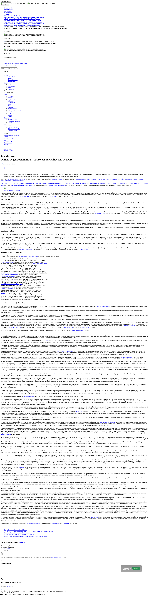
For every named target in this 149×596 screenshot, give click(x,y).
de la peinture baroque (103, 306)
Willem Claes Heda (67, 327)
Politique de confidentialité (32, 594)
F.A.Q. (9, 593)
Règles (10, 594)
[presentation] (76, 170)
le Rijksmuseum (55, 523)
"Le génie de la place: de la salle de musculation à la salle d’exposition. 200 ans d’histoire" (28, 531)
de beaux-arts (94, 517)
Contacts (15, 593)
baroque (96, 374)
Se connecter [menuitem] (7, 65)
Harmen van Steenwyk (14, 327)
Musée (8, 72)
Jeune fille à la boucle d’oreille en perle (11, 284)
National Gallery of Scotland (65, 351)
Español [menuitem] (11, 63)
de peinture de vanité (129, 325)
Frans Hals (79, 411)
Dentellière (4, 293)
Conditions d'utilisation (18, 594)
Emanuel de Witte (29, 396)
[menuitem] (25, 63)
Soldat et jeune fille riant (7, 262)
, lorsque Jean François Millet (107, 422)
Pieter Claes (85, 327)
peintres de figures (6, 434)
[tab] (4, 168)
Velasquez (21, 467)
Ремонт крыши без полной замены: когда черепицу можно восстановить (25, 536)
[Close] (1, 560)
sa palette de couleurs (100, 213)
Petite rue (3, 267)
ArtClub (8, 91)
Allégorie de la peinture (7, 288)
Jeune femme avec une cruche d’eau (10, 273)
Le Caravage (61, 209)
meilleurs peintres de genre (22, 196)
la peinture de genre (57, 179)
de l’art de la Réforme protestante (57, 185)
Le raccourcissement (126, 357)
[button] (8, 8)
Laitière (3, 265)
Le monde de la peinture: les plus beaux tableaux (17, 533)
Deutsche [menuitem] (21, 63)
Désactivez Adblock (6, 549)
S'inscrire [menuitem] (13, 65)
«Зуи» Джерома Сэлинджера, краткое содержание (19, 534)
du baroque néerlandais (25, 249)
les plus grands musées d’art (34, 523)
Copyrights (42, 594)
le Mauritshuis (65, 523)
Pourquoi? (22, 542)
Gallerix (8, 586)
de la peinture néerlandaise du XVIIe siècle (22, 185)
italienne (55, 374)
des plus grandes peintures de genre (28, 256)
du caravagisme (82, 209)
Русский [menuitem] (6, 63)
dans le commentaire (56, 557)
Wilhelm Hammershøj (77, 330)
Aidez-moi (4, 593)
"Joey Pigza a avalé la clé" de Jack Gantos (15, 530)
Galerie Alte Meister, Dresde (40, 263)
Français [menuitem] (16, 63)
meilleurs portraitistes (52, 196)
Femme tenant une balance (8, 276)
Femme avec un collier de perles (9, 274)
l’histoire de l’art (83, 249)
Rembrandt (45, 340)
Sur (12, 593)
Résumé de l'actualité (10, 57)
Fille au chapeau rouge (7, 295)
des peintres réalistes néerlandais (16, 179)
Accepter (136, 568)
